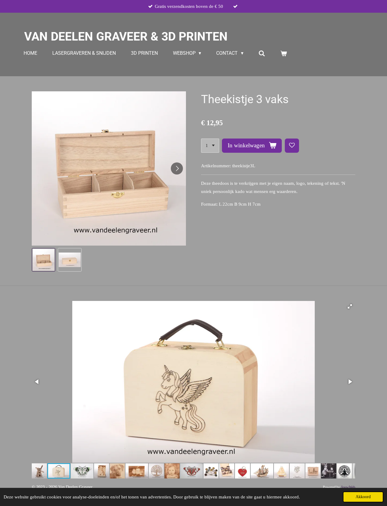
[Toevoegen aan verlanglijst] (292, 146)
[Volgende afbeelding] (177, 168)
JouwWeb (348, 487)
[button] (43, 260)
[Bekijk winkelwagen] (283, 53)
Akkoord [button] (363, 497)
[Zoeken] (261, 53)
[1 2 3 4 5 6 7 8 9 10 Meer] (210, 146)
